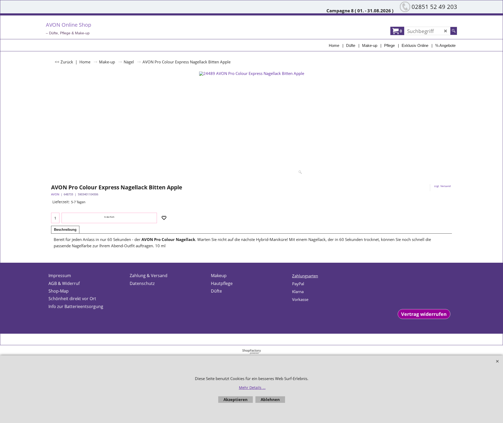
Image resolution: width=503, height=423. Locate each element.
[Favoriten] (164, 218)
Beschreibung (65, 230)
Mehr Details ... (252, 387)
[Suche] (453, 31)
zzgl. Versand (442, 186)
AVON (55, 194)
